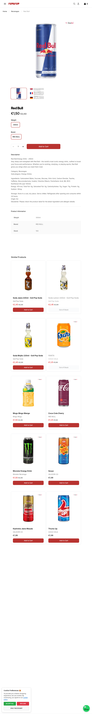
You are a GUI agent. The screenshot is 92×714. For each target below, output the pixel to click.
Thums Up (52, 529)
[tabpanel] (46, 51)
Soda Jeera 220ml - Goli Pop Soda (27, 298)
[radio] (15, 124)
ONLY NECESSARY (16, 708)
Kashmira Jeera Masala (23, 529)
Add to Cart (34, 310)
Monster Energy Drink (22, 471)
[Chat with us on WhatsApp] (86, 708)
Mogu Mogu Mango (21, 413)
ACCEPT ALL (10, 704)
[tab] (18, 93)
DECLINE (23, 704)
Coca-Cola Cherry (56, 413)
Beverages (15, 11)
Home (5, 11)
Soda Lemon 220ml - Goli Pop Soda (63, 298)
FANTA (51, 355)
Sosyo (51, 471)
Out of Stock (69, 310)
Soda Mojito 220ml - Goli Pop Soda (28, 355)
